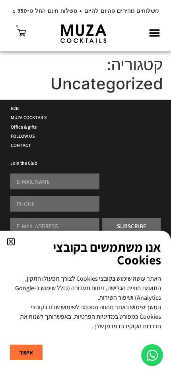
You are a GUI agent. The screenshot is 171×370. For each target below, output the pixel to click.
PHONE (19, 192)
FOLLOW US (23, 136)
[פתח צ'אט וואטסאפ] (152, 355)
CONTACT (21, 145)
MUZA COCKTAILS (29, 117)
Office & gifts (24, 127)
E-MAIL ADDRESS (32, 215)
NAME (18, 170)
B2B (15, 108)
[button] (154, 33)
